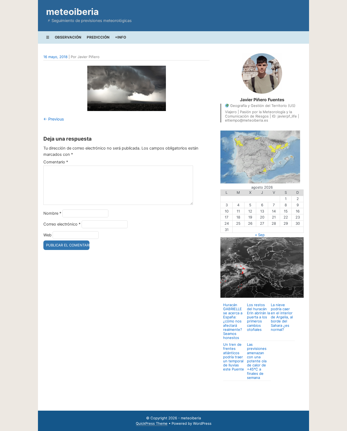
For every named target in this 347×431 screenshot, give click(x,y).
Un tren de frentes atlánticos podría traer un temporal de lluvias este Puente (233, 356)
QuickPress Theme (152, 423)
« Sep (260, 235)
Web (47, 235)
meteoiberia (72, 11)
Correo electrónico (62, 224)
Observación (68, 37)
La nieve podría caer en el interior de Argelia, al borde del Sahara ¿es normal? (282, 317)
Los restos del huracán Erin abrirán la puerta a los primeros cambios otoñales (258, 317)
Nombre (52, 213)
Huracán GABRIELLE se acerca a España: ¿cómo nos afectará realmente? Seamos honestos (232, 321)
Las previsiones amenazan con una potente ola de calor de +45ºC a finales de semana (256, 360)
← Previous (53, 119)
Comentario (55, 162)
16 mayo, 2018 (55, 57)
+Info (120, 37)
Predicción (98, 37)
